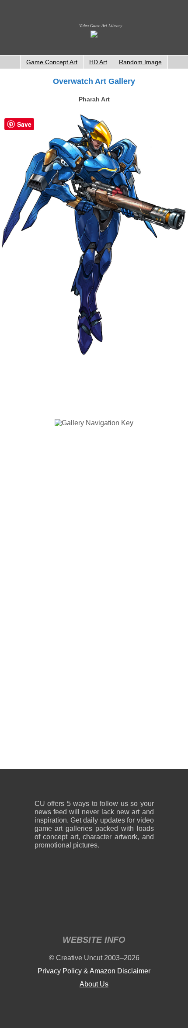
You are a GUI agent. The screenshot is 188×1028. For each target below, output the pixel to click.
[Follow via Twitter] (121, 786)
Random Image (140, 62)
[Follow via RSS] (41, 786)
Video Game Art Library (100, 25)
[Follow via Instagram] (67, 786)
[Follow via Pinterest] (147, 786)
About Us (94, 984)
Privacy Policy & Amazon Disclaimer (94, 971)
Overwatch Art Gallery (94, 81)
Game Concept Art (51, 62)
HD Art (98, 62)
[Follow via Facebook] (94, 786)
